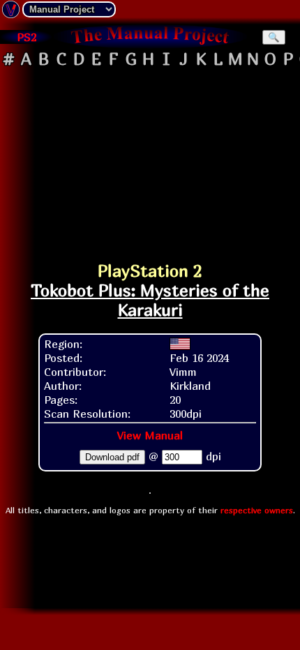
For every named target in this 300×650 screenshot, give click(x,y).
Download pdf (112, 457)
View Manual (150, 435)
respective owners (256, 510)
